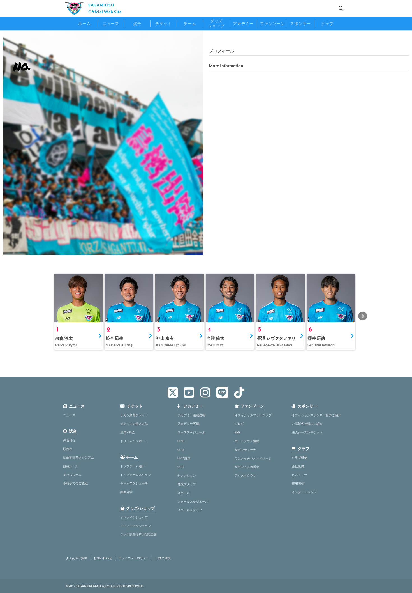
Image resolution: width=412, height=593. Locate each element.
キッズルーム (72, 474)
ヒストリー (299, 474)
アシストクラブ (245, 475)
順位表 (67, 449)
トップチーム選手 (132, 466)
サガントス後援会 (247, 466)
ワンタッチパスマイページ (253, 458)
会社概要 (298, 466)
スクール (183, 493)
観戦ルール (70, 466)
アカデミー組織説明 (191, 415)
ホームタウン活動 (247, 441)
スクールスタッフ (189, 510)
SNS (237, 432)
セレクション (186, 475)
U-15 (180, 449)
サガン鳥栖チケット (134, 415)
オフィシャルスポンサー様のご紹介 (316, 415)
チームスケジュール (134, 483)
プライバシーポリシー (133, 558)
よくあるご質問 (76, 558)
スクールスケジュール (192, 501)
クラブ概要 (299, 457)
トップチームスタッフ (135, 474)
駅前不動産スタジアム (78, 457)
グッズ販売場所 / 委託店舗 (138, 534)
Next (362, 316)
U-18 (180, 441)
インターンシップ (304, 492)
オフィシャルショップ (135, 525)
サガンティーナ (245, 449)
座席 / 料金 (127, 432)
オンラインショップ (134, 517)
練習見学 (126, 492)
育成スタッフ (186, 484)
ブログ (239, 423)
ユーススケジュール (191, 432)
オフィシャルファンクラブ (253, 415)
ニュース (69, 415)
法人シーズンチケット (307, 432)
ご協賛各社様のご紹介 (307, 423)
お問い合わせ (103, 558)
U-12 (180, 466)
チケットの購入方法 (134, 423)
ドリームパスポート (134, 441)
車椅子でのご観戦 (75, 483)
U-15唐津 (183, 458)
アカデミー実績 (188, 423)
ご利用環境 (163, 558)
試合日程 (69, 440)
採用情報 (298, 483)
